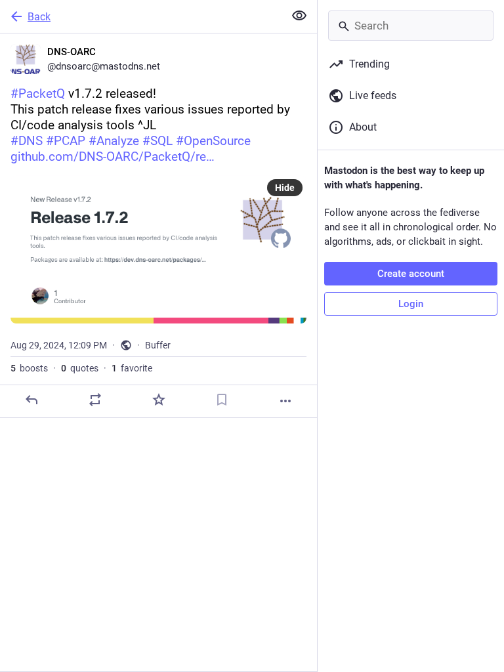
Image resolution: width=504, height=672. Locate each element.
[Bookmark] (222, 400)
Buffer (158, 345)
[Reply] (31, 400)
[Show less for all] (299, 16)
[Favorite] (159, 400)
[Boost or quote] (95, 400)
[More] (285, 401)
